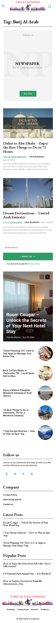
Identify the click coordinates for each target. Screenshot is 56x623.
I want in (26, 256)
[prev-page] (42, 277)
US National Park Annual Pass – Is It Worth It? (27, 573)
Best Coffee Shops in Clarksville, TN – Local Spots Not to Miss (18, 373)
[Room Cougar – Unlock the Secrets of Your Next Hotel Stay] (28, 306)
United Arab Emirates (14, 157)
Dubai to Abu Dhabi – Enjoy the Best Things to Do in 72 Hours (25, 147)
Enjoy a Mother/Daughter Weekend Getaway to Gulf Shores (17, 393)
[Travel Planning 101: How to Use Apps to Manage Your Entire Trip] (45, 353)
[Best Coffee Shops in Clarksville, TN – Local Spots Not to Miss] (45, 373)
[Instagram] (15, 474)
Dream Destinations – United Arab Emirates (26, 215)
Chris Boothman (36, 157)
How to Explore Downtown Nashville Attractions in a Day (22, 582)
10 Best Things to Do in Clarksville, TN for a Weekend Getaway (16, 413)
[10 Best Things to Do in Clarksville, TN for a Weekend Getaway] (45, 412)
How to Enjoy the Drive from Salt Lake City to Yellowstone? (27, 565)
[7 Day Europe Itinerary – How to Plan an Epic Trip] (45, 432)
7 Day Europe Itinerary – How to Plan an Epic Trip (19, 432)
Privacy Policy (34, 264)
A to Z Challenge (12, 222)
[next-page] (47, 277)
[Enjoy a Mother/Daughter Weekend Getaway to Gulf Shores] (45, 393)
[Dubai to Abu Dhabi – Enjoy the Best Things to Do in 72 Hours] (28, 123)
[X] (31, 474)
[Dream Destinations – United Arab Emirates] (28, 193)
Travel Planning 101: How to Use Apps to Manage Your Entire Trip (18, 353)
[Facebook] (6, 474)
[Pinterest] (23, 474)
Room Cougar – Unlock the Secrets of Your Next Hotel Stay (26, 323)
